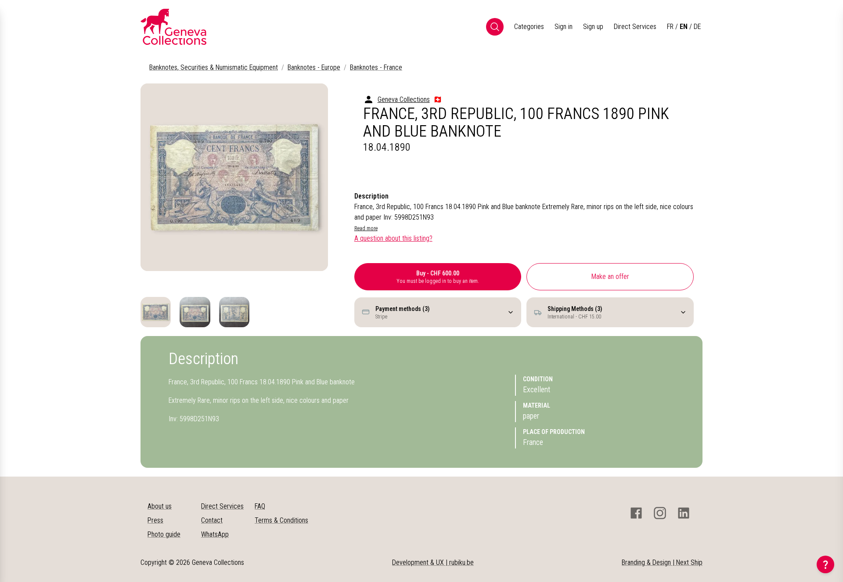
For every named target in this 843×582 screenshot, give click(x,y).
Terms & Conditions (281, 520)
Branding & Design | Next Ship (662, 562)
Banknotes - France (376, 67)
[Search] (495, 27)
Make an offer (610, 276)
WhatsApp (215, 534)
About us (160, 506)
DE (697, 26)
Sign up (593, 26)
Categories (529, 26)
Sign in (564, 26)
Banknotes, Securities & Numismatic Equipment (213, 67)
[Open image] (234, 177)
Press (155, 520)
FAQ (260, 506)
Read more (366, 228)
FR (670, 26)
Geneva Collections (404, 99)
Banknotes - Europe (314, 67)
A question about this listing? (393, 238)
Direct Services (635, 26)
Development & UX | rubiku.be (433, 562)
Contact (212, 520)
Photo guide (164, 534)
